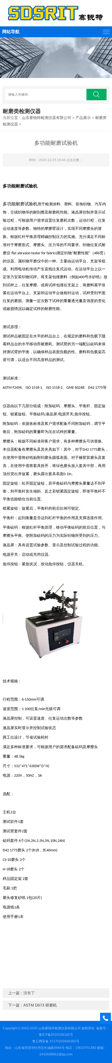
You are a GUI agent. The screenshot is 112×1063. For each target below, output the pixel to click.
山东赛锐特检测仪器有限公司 (46, 117)
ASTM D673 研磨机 (40, 1005)
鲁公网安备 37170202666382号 (55, 1041)
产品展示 (83, 117)
